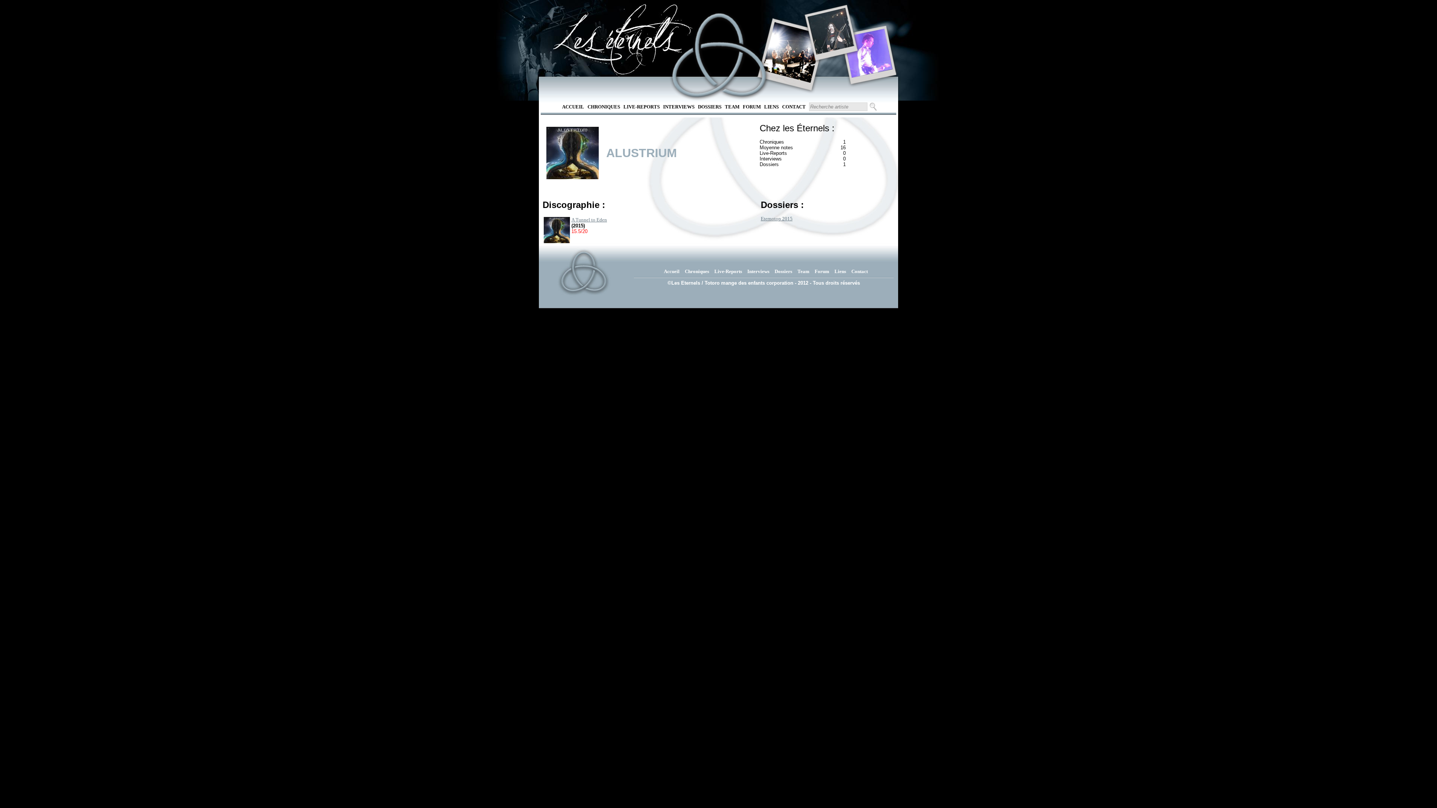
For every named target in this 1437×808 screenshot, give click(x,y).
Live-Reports (641, 107)
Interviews (679, 107)
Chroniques (604, 107)
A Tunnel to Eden (589, 220)
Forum (752, 107)
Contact (794, 107)
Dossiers (709, 107)
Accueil (573, 107)
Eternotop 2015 (777, 218)
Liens (771, 107)
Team (732, 107)
